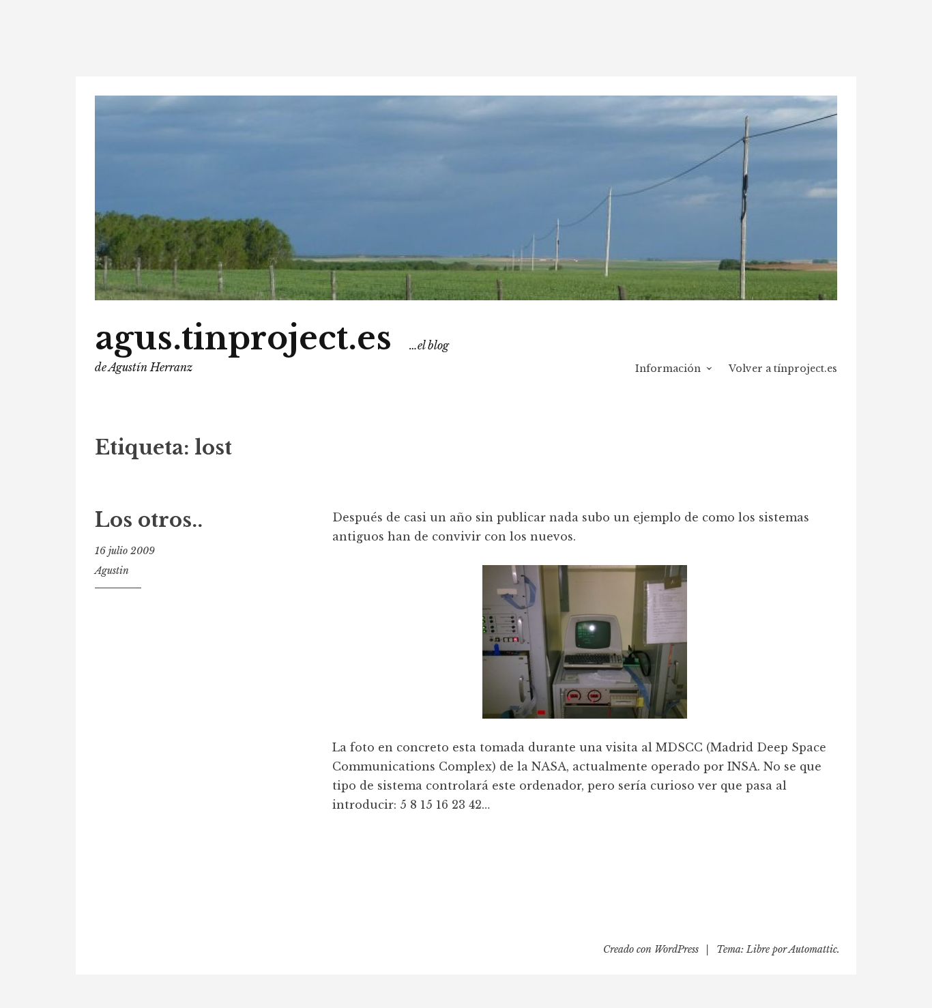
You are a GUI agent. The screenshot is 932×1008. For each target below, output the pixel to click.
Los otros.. (149, 520)
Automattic (813, 949)
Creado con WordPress (651, 949)
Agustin (112, 570)
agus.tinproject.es (243, 338)
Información (668, 368)
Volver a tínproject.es (783, 368)
